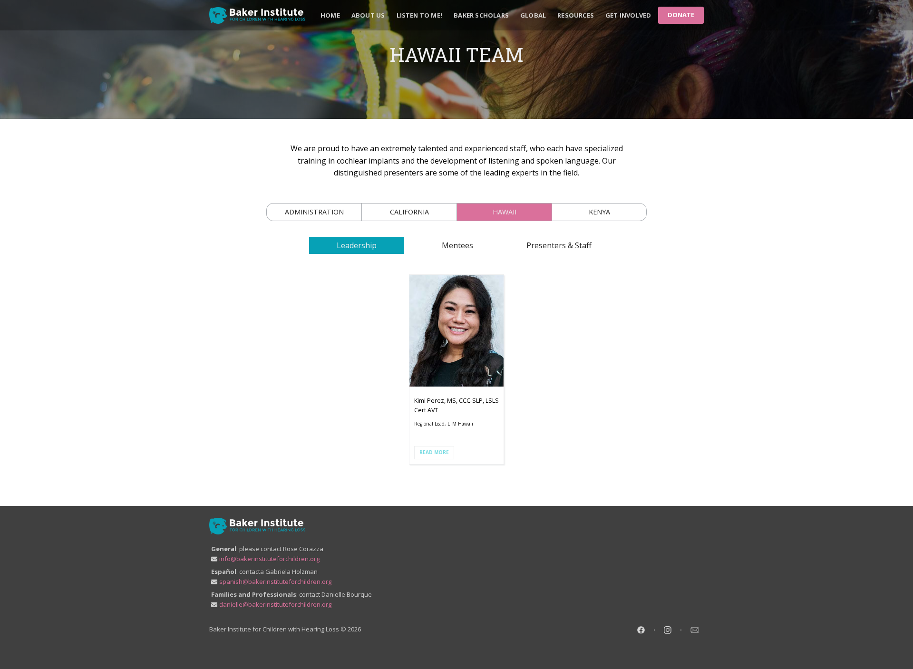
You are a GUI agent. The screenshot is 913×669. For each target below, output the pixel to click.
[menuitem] (330, 15)
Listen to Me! (420, 15)
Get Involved (628, 15)
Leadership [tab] (357, 245)
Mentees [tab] (457, 245)
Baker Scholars (481, 15)
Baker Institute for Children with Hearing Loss (274, 629)
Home (330, 15)
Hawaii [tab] (504, 211)
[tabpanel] (456, 369)
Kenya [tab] (599, 211)
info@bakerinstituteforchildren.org (269, 558)
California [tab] (409, 211)
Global (533, 15)
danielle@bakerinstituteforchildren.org (275, 604)
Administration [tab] (314, 211)
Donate (681, 14)
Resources (575, 15)
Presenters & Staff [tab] (559, 245)
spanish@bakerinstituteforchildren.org (275, 581)
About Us (368, 15)
